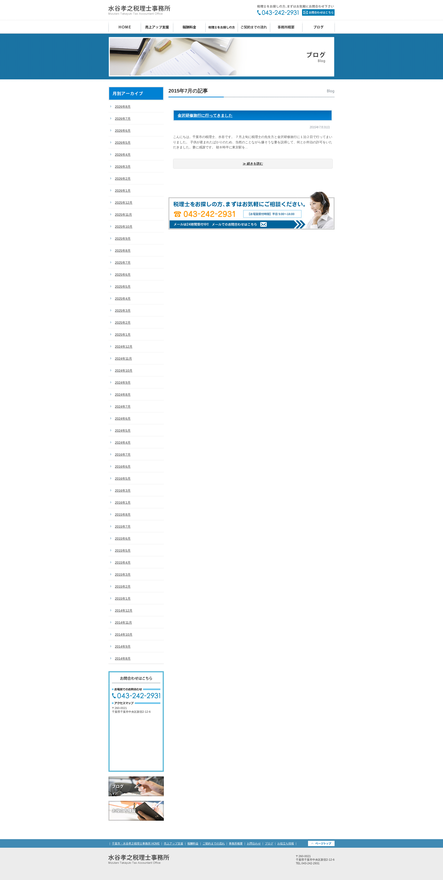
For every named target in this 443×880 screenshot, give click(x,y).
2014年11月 (123, 622)
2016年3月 (123, 490)
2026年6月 (123, 130)
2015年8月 (123, 514)
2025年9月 (123, 238)
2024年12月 (123, 346)
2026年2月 (123, 178)
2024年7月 (123, 406)
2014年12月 (123, 610)
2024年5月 (123, 430)
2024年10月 (123, 370)
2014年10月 (123, 634)
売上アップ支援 (157, 27)
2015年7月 (123, 526)
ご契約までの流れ (254, 27)
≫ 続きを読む (253, 163)
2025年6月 (123, 274)
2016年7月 (123, 454)
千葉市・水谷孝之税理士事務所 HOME (136, 843)
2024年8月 (123, 394)
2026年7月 (123, 118)
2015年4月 (123, 562)
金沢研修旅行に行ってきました (205, 115)
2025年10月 (123, 226)
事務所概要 (286, 27)
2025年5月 (123, 286)
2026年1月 (123, 190)
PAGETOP (321, 843)
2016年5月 (123, 478)
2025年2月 (123, 322)
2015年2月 (123, 586)
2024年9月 (123, 382)
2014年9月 (123, 646)
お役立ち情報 (136, 811)
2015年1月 (123, 598)
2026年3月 (123, 166)
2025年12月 (123, 202)
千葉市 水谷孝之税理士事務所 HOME (124, 27)
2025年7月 (123, 262)
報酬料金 (189, 27)
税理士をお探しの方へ (222, 27)
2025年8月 (123, 250)
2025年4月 (123, 298)
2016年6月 (123, 466)
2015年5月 (123, 550)
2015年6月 (123, 538)
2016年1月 (123, 502)
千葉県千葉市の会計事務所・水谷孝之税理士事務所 (139, 10)
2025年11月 (123, 214)
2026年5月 (123, 142)
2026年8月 (123, 106)
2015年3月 (123, 574)
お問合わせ (296, 10)
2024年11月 (123, 358)
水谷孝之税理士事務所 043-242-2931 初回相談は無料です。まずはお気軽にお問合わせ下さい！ (251, 211)
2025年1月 (123, 334)
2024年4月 (123, 442)
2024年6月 (123, 418)
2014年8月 (123, 658)
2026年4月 (123, 154)
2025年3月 (123, 310)
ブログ (318, 27)
